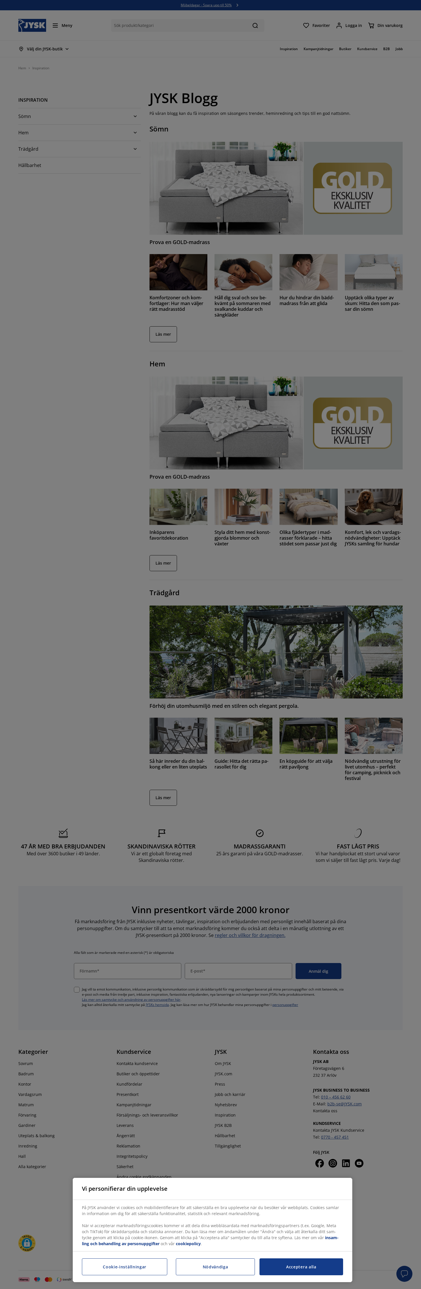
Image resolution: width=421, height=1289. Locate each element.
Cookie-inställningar (124, 1267)
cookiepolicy (188, 1243)
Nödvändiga (215, 1267)
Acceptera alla (301, 1267)
